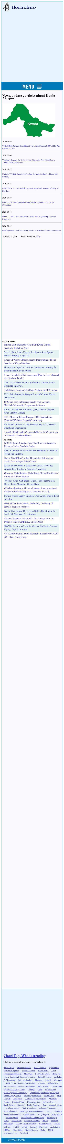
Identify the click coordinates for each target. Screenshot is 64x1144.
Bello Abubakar (40, 1067)
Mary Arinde (57, 1114)
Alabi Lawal (55, 1126)
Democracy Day (33, 1101)
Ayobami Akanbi (12, 1108)
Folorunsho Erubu (42, 1073)
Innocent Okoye (49, 1101)
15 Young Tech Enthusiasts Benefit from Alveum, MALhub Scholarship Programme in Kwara (27, 403)
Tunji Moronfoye (29, 1108)
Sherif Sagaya (9, 1105)
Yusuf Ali (24, 1133)
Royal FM (57, 1073)
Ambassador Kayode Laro (35, 1098)
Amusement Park (10, 1133)
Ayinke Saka (54, 1067)
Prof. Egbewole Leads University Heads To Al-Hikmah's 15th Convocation (31, 230)
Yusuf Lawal (49, 1095)
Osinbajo (31, 1089)
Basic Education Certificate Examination (19, 1086)
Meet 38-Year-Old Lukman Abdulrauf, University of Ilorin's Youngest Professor (28, 505)
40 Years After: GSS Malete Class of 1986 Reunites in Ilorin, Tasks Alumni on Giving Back (29, 482)
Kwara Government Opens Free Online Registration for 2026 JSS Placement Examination (30, 512)
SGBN (16, 1126)
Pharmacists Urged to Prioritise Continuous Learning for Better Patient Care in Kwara (30, 369)
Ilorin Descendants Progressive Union (20, 1076)
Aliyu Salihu (17, 1130)
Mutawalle (28, 1073)
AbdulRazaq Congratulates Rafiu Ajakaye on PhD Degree (30, 390)
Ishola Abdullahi (10, 1111)
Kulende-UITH (45, 1123)
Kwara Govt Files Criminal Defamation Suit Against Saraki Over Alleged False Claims (28, 459)
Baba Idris (43, 1126)
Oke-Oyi (20, 1105)
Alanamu (41, 1083)
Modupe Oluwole (24, 1067)
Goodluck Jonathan (32, 1120)
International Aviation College (32, 1117)
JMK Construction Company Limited (20, 1083)
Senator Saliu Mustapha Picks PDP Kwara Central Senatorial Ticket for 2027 (27, 346)
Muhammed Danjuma (47, 1108)
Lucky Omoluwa (33, 1105)
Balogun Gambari (25, 1080)
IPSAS (45, 1120)
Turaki (6, 1120)
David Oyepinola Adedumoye (15, 1092)
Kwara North (43, 1070)
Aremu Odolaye (55, 1105)
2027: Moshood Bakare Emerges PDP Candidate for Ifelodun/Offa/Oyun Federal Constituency (28, 418)
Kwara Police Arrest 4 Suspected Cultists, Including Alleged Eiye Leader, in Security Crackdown (28, 467)
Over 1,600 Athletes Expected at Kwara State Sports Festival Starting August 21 (28, 354)
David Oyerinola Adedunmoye (31, 1111)
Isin (45, 1105)
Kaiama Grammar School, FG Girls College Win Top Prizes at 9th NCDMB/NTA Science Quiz (29, 520)
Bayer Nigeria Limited (32, 1095)
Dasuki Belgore (31, 1130)
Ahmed (48, 1080)
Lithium (33, 1126)
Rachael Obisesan (44, 1076)
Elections (38, 1080)
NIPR (50, 1130)
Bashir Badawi (43, 1086)
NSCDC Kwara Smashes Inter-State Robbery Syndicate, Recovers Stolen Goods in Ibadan (30, 444)
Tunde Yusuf (16, 1120)
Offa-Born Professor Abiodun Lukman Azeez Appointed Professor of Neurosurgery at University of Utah (30, 490)
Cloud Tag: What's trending (25, 1055)
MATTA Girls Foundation (26, 1123)
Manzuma (58, 1080)
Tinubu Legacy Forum (12, 1095)
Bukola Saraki (53, 1083)
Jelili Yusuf (17, 1098)
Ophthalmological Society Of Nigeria (44, 1092)
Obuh (40, 1089)
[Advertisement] (32, 43)
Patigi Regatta (43, 1114)
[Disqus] (32, 580)
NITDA (7, 1130)
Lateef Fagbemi (12, 1117)
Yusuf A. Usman (28, 1070)
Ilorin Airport (9, 1067)
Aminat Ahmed (29, 1114)
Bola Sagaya (52, 1117)
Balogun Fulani (18, 1101)
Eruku (43, 1130)
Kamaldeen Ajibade (11, 1070)
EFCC (48, 1111)
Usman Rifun (50, 1089)
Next (39, 236)
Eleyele (24, 1126)
